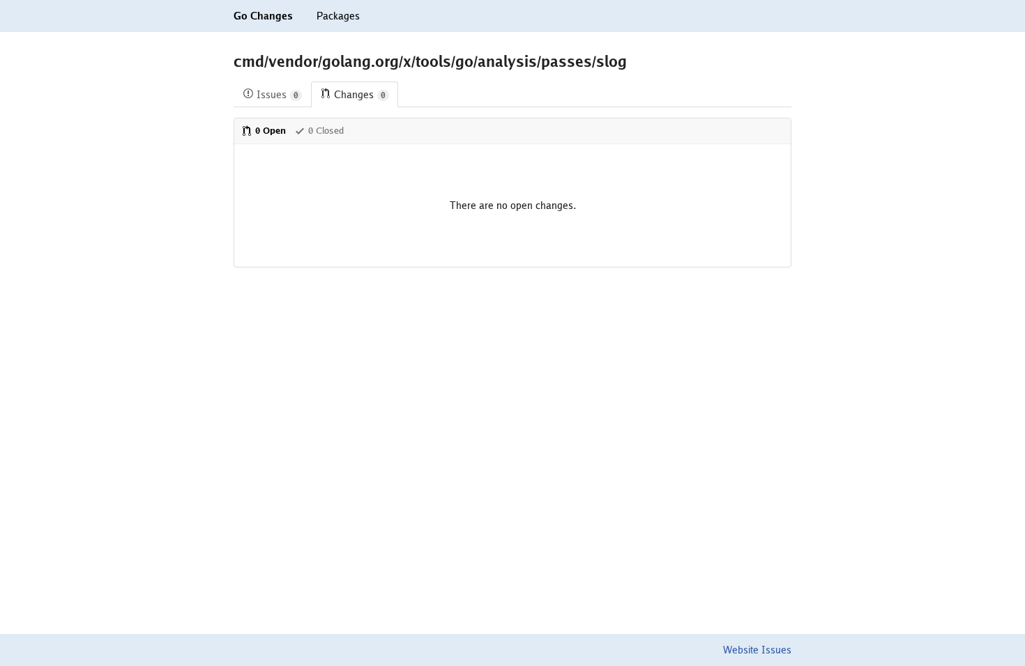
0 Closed (326, 130)
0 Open (270, 130)
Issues (277, 94)
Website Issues (757, 650)
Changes (360, 94)
